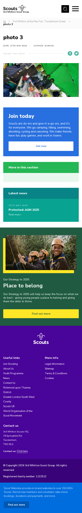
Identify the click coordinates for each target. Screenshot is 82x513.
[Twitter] (76, 53)
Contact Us (9, 383)
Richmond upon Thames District (17, 390)
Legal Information (54, 364)
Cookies (49, 378)
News (6, 378)
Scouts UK (9, 406)
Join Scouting (10, 364)
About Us (8, 368)
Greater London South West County (19, 399)
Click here (22, 451)
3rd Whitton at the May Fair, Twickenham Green (39, 21)
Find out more (41, 314)
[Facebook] (70, 53)
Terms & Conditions (56, 373)
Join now (41, 146)
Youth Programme (13, 373)
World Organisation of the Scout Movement (17, 413)
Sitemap (49, 368)
